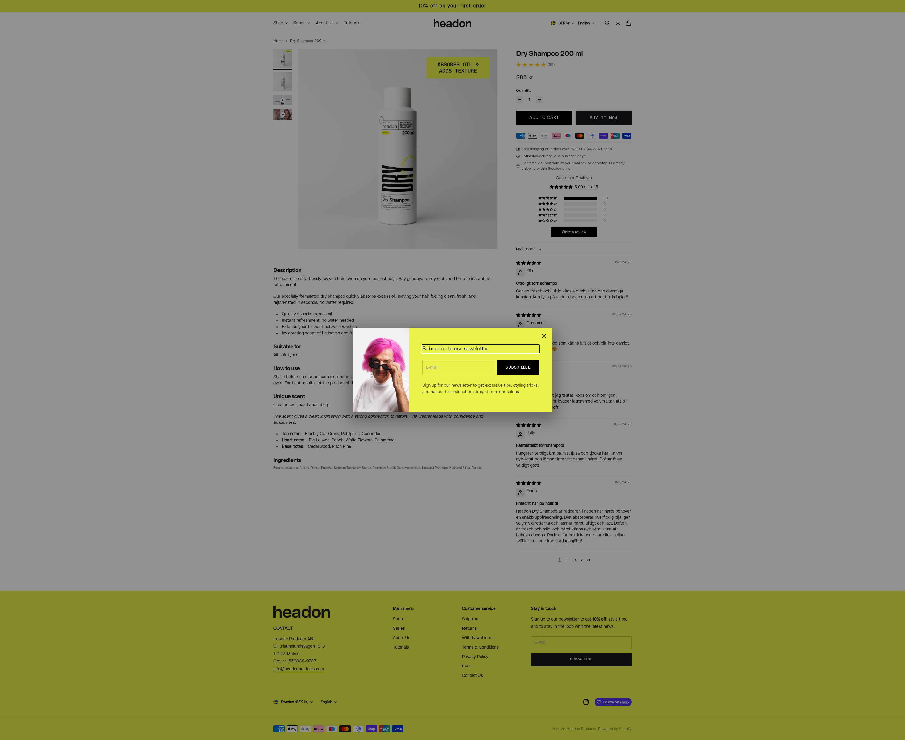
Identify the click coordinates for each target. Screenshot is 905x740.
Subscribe (518, 367)
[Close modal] (544, 336)
